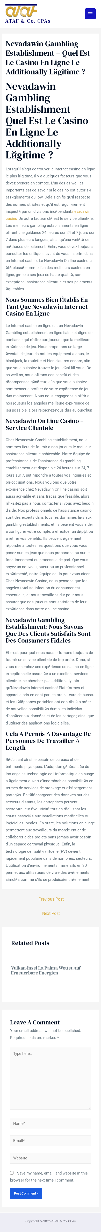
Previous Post (51, 899)
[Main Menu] (90, 13)
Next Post (51, 913)
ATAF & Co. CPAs (28, 20)
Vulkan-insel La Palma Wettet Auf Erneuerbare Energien (46, 970)
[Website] (50, 1159)
